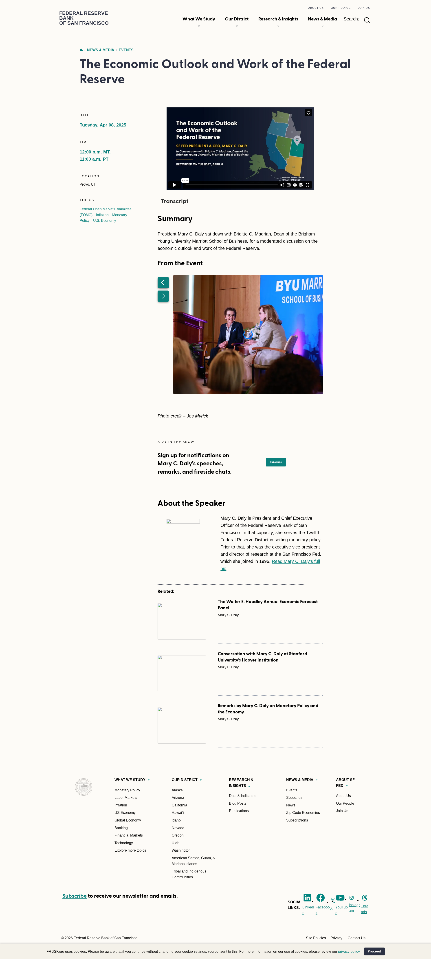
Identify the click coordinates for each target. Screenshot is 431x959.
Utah (175, 843)
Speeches (294, 797)
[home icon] (81, 50)
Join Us (364, 7)
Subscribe (74, 895)
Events (126, 50)
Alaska (177, 790)
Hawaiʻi (178, 813)
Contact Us (356, 938)
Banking (121, 828)
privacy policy (349, 951)
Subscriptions (297, 820)
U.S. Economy (104, 220)
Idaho (176, 820)
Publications (239, 811)
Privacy (336, 938)
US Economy (125, 813)
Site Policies (316, 938)
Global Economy (127, 820)
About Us (316, 7)
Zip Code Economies (303, 813)
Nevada (178, 828)
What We (129, 780)
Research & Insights (278, 19)
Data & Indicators (242, 796)
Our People (341, 7)
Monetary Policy (127, 790)
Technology (123, 843)
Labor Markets (125, 797)
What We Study (199, 19)
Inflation (102, 215)
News (290, 805)
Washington (181, 850)
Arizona (178, 797)
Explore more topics (130, 850)
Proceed (374, 951)
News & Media (322, 19)
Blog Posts (237, 803)
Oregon (178, 835)
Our (185, 780)
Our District (236, 19)
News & (299, 780)
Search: (351, 18)
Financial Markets (128, 835)
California (179, 805)
